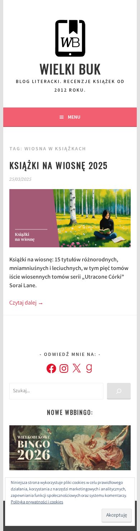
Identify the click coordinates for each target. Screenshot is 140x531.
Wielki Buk (70, 68)
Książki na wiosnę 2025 (58, 165)
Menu (74, 117)
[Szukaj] (118, 391)
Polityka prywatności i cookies (37, 502)
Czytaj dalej (26, 303)
